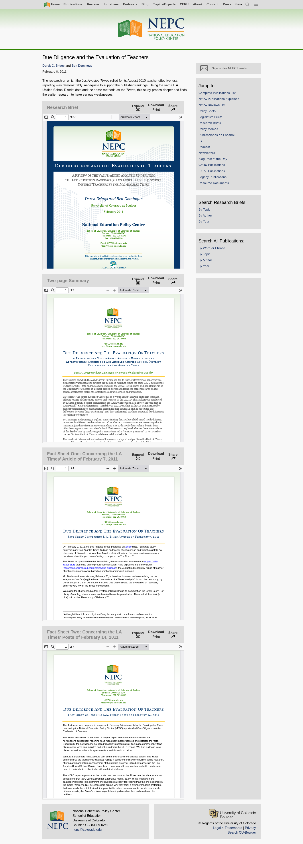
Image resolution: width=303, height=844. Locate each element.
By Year (204, 221)
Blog (145, 4)
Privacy (250, 828)
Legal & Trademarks (227, 828)
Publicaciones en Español (216, 135)
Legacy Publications (212, 177)
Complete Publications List (217, 93)
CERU (184, 4)
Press (227, 4)
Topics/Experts (164, 4)
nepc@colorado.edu (87, 829)
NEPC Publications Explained (219, 99)
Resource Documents (214, 183)
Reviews (93, 4)
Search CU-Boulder (242, 832)
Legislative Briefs (210, 117)
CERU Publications (212, 164)
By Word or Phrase (212, 248)
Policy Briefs (207, 111)
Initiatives (111, 4)
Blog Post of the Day (213, 159)
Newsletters (207, 153)
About (197, 4)
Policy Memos (208, 129)
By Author (205, 215)
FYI (201, 141)
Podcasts (130, 4)
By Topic (204, 209)
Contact (212, 4)
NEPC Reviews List (212, 104)
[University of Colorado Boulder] (232, 814)
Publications (73, 4)
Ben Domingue (82, 65)
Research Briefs (210, 123)
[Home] (151, 29)
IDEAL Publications (212, 171)
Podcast (204, 147)
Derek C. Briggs (53, 65)
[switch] (238, 4)
